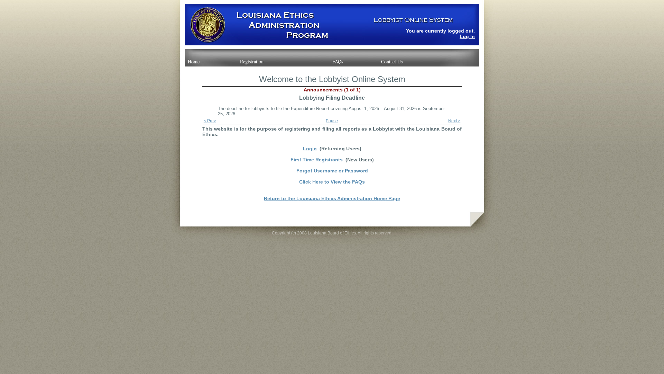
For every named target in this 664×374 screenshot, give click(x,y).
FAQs (337, 61)
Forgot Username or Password (332, 170)
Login (310, 148)
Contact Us (392, 61)
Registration (252, 61)
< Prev (210, 120)
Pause (332, 120)
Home (194, 61)
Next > (454, 120)
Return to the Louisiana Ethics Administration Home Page (332, 198)
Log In (467, 36)
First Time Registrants (316, 159)
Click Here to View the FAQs (332, 182)
